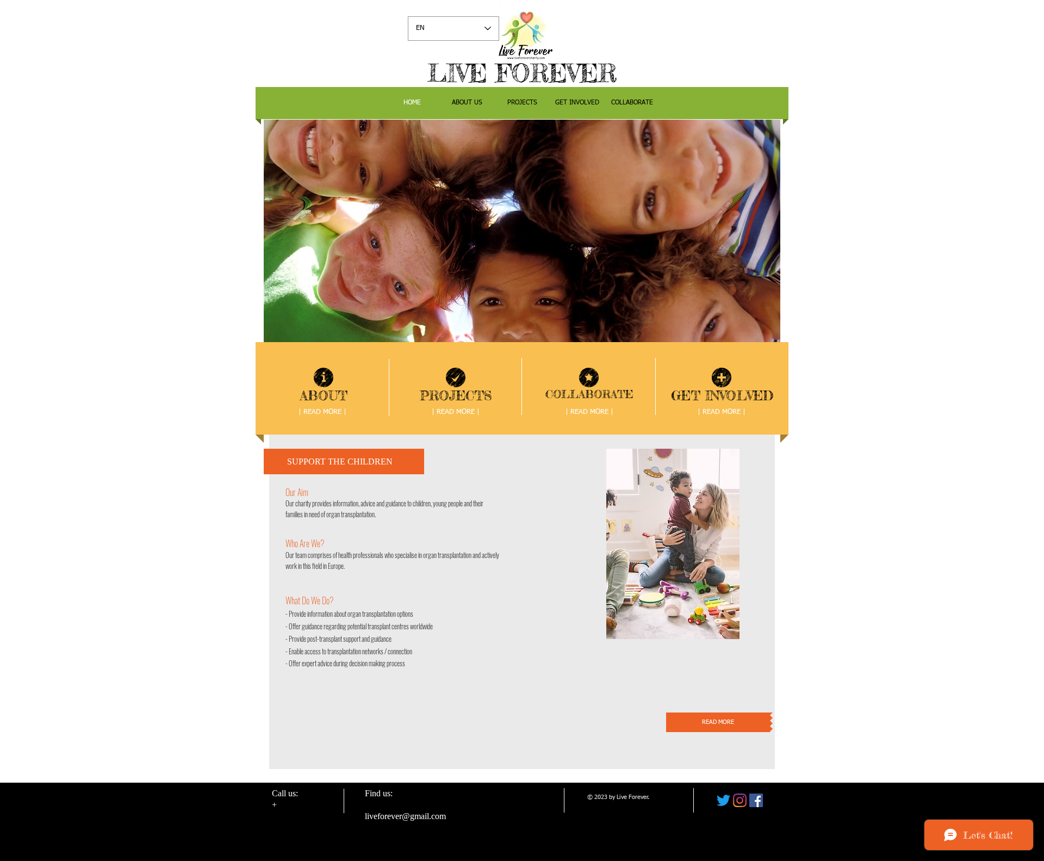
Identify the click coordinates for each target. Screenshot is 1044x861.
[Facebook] (756, 800)
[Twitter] (723, 800)
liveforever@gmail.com (405, 816)
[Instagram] (740, 800)
